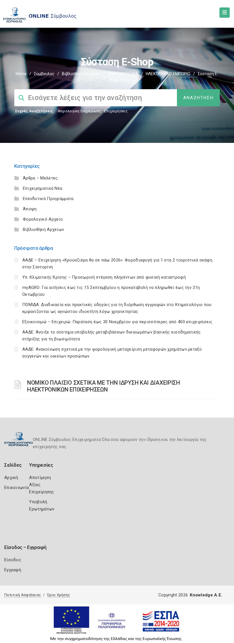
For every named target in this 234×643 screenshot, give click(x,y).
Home (21, 73)
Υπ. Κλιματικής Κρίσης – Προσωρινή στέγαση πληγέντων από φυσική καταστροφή (104, 277)
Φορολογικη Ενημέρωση (79, 111)
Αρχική (11, 477)
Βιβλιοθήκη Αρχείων (81, 73)
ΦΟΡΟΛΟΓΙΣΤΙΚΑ (123, 73)
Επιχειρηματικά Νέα (42, 188)
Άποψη (30, 208)
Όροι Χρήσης (58, 595)
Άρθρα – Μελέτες (40, 178)
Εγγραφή (12, 569)
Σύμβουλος (44, 73)
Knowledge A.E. (206, 595)
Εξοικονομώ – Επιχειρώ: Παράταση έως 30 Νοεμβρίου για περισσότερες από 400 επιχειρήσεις (117, 321)
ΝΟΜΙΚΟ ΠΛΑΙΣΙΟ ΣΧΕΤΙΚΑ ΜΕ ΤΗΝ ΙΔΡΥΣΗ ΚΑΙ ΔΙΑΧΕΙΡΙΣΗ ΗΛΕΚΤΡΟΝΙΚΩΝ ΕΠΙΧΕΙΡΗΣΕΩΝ (103, 386)
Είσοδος (12, 559)
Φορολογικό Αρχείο (43, 219)
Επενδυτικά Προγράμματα (48, 198)
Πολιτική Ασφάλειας (22, 595)
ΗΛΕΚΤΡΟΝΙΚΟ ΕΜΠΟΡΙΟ (168, 73)
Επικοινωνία (16, 487)
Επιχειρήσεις (116, 111)
